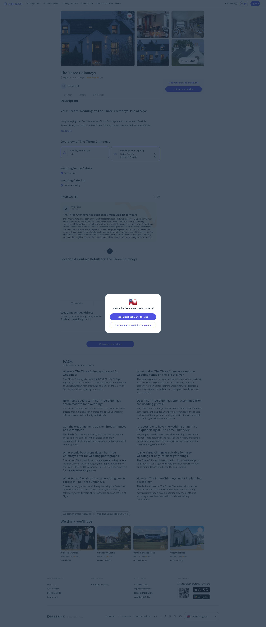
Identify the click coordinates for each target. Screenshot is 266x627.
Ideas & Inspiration (104, 3)
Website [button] (79, 303)
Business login (231, 3)
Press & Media (54, 592)
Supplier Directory (142, 588)
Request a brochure (185, 89)
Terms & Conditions (143, 616)
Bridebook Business (100, 584)
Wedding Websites (70, 3)
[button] (65, 38)
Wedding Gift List (142, 597)
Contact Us (52, 597)
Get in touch (98, 94)
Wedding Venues (33, 3)
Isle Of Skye (78, 77)
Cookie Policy (111, 616)
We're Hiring (53, 588)
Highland (68, 77)
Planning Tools (87, 3)
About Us (51, 584)
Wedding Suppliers (51, 3)
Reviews (82, 94)
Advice (118, 3)
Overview (68, 94)
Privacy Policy (126, 616)
